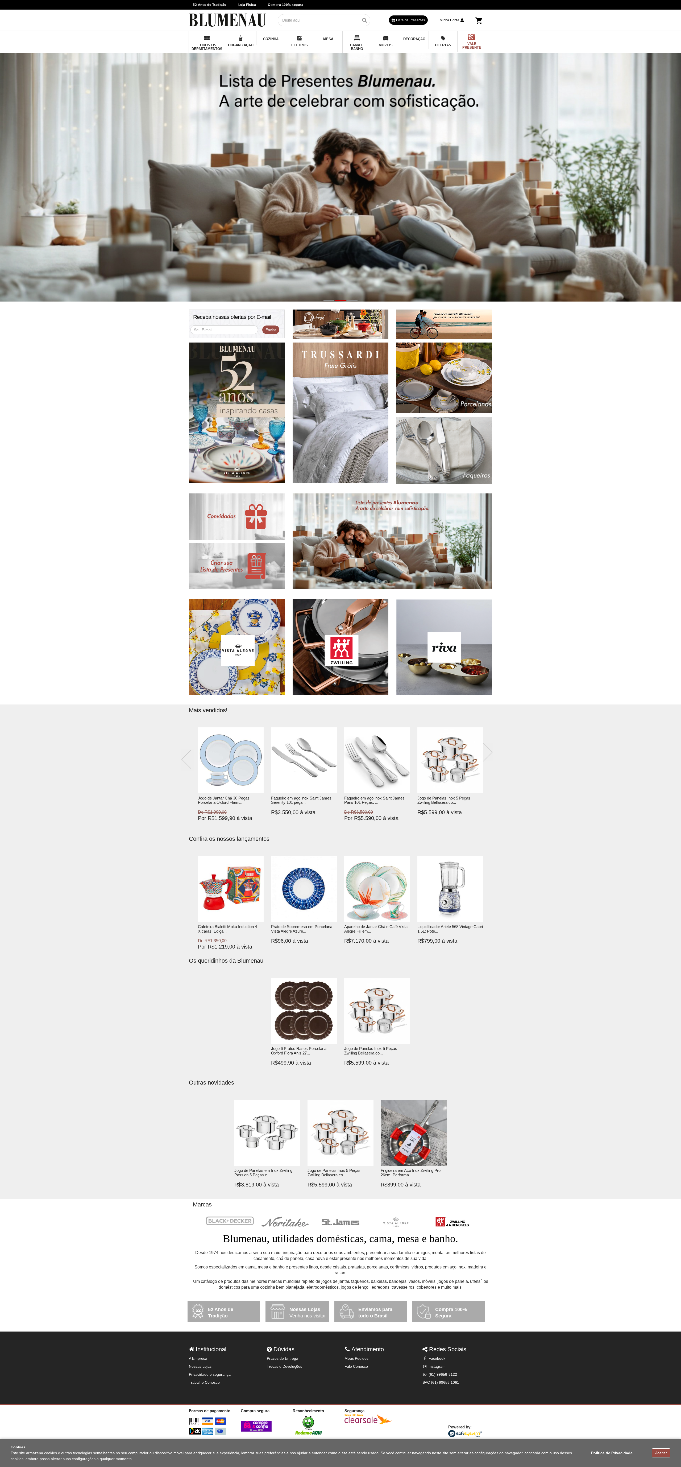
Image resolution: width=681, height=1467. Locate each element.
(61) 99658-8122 (442, 1374)
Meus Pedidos (356, 1358)
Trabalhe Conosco (204, 1382)
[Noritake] (285, 1222)
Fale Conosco (356, 1366)
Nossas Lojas (200, 1366)
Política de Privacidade (612, 1453)
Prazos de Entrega (282, 1358)
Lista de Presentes (410, 20)
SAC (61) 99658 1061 (440, 1382)
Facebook (436, 1358)
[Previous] (188, 760)
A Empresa (198, 1358)
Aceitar (661, 1453)
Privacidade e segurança (210, 1374)
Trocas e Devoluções (284, 1366)
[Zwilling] (451, 1222)
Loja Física (247, 4)
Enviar (270, 330)
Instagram (436, 1366)
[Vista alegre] (395, 1222)
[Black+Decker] (230, 1221)
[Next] (487, 752)
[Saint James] (340, 1222)
